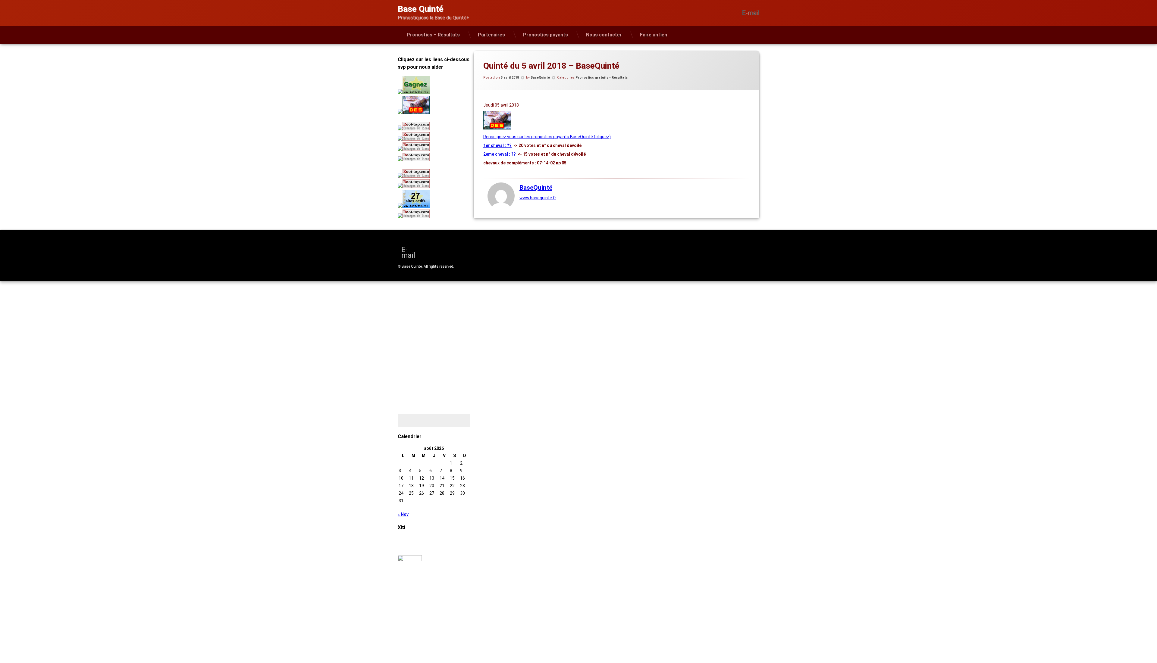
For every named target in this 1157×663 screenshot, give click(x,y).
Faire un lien (653, 35)
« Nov (403, 514)
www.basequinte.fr (537, 197)
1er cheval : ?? (497, 145)
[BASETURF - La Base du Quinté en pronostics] (497, 128)
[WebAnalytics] (410, 559)
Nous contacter (604, 35)
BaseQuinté (540, 77)
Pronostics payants (545, 35)
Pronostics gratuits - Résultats (601, 77)
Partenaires (491, 35)
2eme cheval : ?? (499, 154)
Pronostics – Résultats (433, 35)
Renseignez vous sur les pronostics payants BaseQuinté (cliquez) (547, 136)
